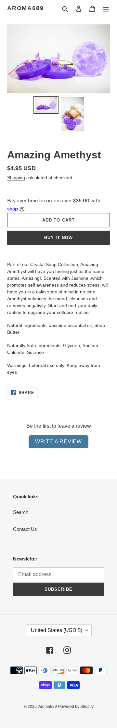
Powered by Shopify (76, 706)
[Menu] (106, 9)
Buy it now (58, 237)
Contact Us (25, 529)
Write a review (58, 441)
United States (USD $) (56, 630)
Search (20, 512)
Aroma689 (25, 8)
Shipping (16, 177)
